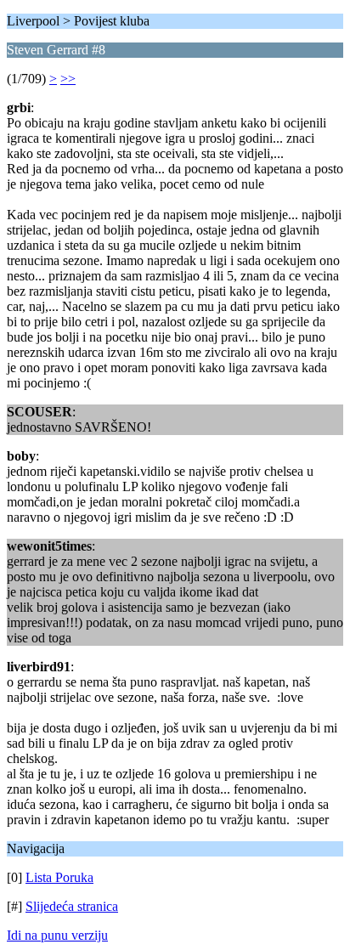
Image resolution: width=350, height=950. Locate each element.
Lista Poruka (59, 877)
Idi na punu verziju (57, 935)
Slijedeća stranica (71, 906)
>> (68, 78)
